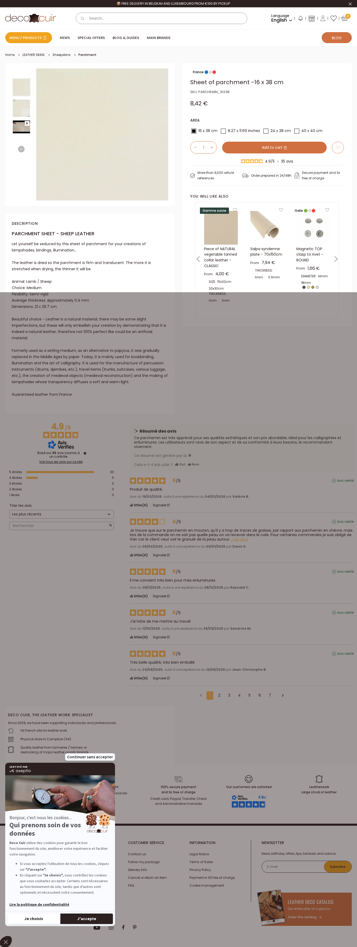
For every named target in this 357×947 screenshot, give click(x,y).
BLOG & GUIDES (126, 37)
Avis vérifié (345, 481)
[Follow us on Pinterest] (134, 927)
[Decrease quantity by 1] (193, 147)
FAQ (131, 885)
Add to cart (273, 147)
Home (10, 55)
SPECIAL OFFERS (91, 37)
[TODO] (190, 455)
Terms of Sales (201, 862)
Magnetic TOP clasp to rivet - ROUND (309, 254)
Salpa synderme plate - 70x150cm (266, 251)
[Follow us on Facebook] (123, 927)
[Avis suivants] (281, 696)
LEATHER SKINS (33, 55)
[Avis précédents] (201, 695)
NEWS (65, 37)
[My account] (322, 18)
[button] (300, 19)
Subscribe (338, 866)
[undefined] (85, 453)
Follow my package (143, 862)
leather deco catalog (310, 901)
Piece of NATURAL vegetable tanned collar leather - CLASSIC (220, 257)
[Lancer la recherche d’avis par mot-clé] (110, 526)
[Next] (21, 149)
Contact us (137, 854)
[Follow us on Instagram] (111, 927)
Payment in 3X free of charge (212, 877)
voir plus (240, 539)
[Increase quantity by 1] (214, 147)
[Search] (82, 18)
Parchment (87, 55)
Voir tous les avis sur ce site (61, 462)
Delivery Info (137, 870)
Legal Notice (199, 854)
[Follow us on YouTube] (97, 927)
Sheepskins (62, 55)
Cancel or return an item (147, 877)
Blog (337, 38)
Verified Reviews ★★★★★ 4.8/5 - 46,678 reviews (173, 3)
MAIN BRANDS (158, 37)
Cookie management (206, 885)
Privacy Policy (200, 870)
